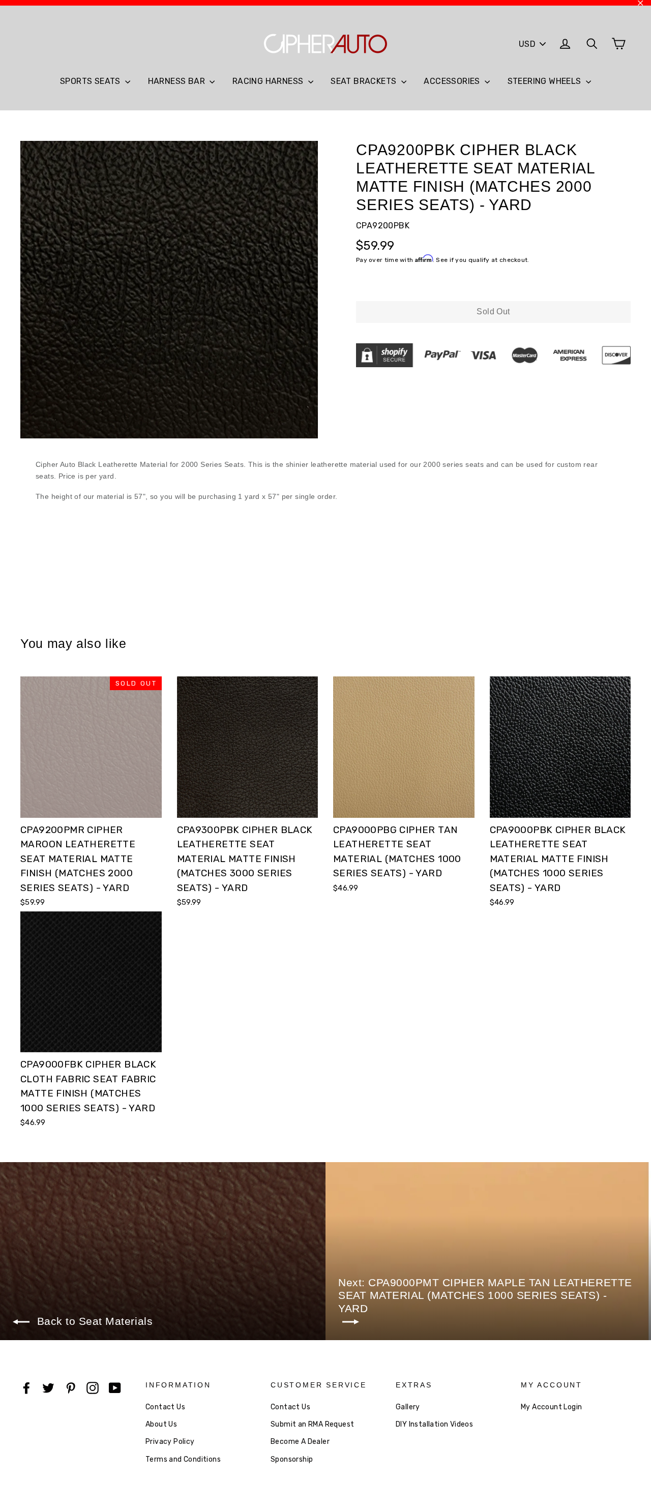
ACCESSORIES (453, 81)
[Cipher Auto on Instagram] (92, 1387)
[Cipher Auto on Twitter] (48, 1387)
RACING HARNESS (269, 81)
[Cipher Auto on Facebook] (26, 1387)
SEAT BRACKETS (365, 81)
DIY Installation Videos (434, 1424)
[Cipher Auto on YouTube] (115, 1387)
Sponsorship (292, 1459)
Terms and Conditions (183, 1459)
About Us (161, 1424)
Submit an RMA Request (312, 1424)
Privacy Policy (170, 1441)
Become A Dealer (300, 1441)
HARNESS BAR (178, 81)
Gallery (408, 1407)
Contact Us (165, 1407)
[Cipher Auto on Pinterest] (71, 1387)
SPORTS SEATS (91, 81)
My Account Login (551, 1407)
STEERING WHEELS (545, 81)
